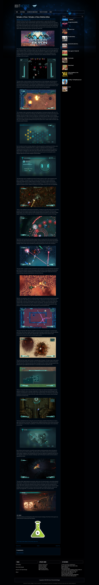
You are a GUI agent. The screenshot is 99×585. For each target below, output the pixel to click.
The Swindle (70, 58)
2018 (20, 541)
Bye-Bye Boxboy (71, 36)
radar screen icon (65, 583)
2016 (76, 566)
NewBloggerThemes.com (57, 583)
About (51, 12)
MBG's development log (43, 569)
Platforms (71, 19)
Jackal (69, 87)
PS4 (30, 541)
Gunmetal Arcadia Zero (73, 43)
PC (28, 541)
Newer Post (18, 545)
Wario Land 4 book (42, 567)
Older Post (58, 545)
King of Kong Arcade (65, 568)
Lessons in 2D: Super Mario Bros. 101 (68, 572)
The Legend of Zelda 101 (73, 51)
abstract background (72, 583)
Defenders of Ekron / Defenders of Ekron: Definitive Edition (33, 17)
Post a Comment (20, 552)
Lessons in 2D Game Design (32, 12)
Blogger (58, 580)
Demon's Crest (71, 29)
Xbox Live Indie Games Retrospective (68, 575)
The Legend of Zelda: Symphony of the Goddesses (71, 569)
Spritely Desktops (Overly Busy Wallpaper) (69, 574)
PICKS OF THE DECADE (43, 12)
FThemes (28, 583)
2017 (18, 541)
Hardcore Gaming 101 (43, 564)
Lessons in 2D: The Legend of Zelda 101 (69, 570)
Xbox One (36, 541)
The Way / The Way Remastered (74, 79)
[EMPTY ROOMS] (64, 567)
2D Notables (22, 12)
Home (17, 12)
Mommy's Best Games (43, 568)
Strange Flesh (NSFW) (72, 22)
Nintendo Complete (43, 566)
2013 (68, 566)
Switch (32, 541)
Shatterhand (71, 65)
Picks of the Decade (20, 567)
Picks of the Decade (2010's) (67, 573)
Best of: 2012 (64, 566)
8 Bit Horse (49, 580)
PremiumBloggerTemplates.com (47, 583)
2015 (74, 566)
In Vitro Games (24, 541)
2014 (71, 566)
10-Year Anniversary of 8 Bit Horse (68, 564)
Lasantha (39, 583)
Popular (65, 19)
